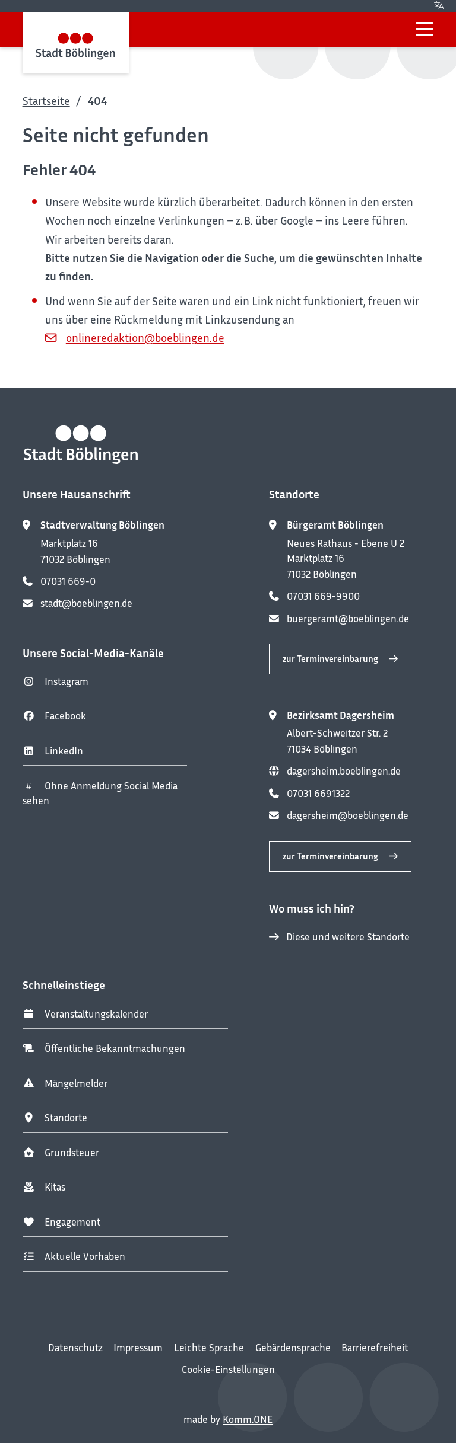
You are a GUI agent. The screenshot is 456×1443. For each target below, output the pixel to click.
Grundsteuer (72, 1153)
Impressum (138, 1348)
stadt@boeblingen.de (86, 603)
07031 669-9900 (323, 596)
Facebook (65, 716)
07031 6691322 (318, 793)
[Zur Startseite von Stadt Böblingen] (76, 42)
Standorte (66, 1118)
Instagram (66, 681)
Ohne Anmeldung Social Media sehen (100, 793)
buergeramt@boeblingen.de (348, 619)
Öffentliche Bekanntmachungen (115, 1048)
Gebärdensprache (293, 1348)
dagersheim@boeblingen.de (347, 815)
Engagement (72, 1222)
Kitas (55, 1187)
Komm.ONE (248, 1419)
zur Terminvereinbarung (330, 659)
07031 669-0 (68, 581)
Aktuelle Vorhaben (85, 1256)
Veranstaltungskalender (96, 1014)
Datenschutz (75, 1348)
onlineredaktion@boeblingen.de (145, 337)
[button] (424, 29)
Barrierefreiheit (374, 1348)
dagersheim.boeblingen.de (344, 771)
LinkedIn (64, 751)
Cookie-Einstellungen (228, 1369)
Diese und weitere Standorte (348, 937)
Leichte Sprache (209, 1348)
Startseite (46, 100)
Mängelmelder (76, 1083)
